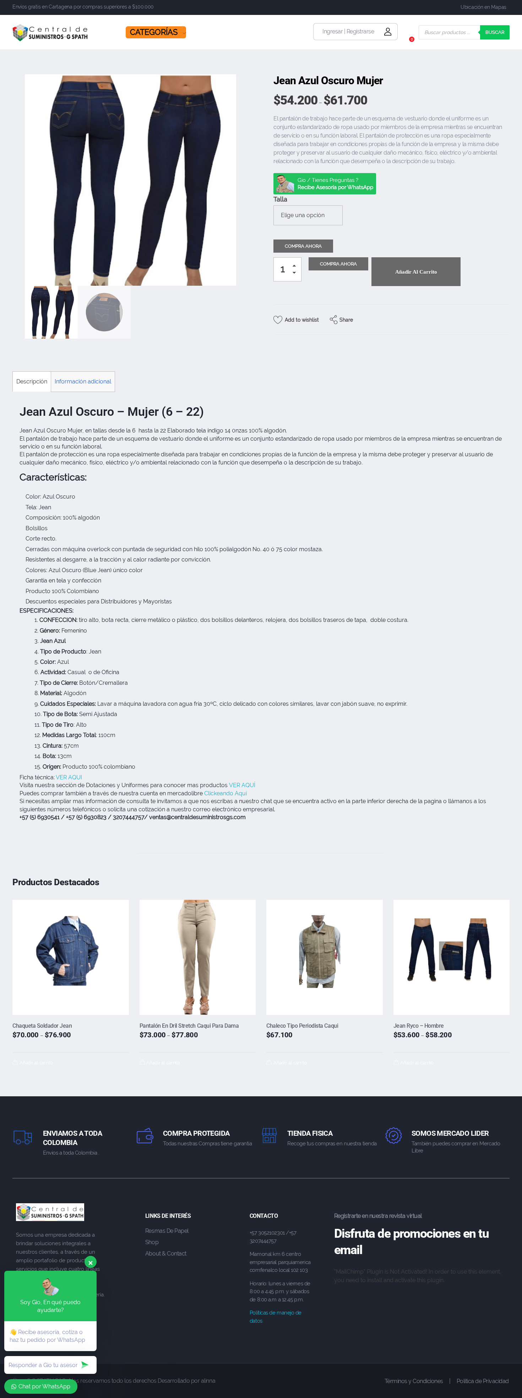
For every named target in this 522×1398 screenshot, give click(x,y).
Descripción (31, 381)
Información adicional (83, 381)
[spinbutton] (287, 269)
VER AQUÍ (242, 785)
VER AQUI (69, 777)
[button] (296, 267)
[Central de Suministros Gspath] (50, 33)
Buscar (494, 32)
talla (280, 199)
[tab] (31, 381)
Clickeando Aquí (226, 793)
